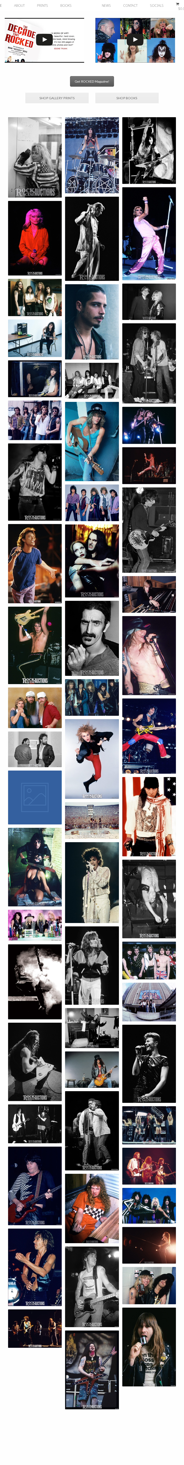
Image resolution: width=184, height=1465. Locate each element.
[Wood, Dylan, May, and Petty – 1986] (35, 1328)
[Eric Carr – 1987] (35, 378)
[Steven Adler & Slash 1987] (149, 1285)
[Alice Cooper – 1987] (35, 867)
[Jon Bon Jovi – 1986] (92, 441)
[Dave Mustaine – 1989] (92, 1208)
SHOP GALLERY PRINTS (57, 98)
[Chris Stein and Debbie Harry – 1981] (149, 302)
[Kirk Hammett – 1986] (35, 338)
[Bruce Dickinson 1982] (149, 1347)
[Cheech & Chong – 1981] (35, 749)
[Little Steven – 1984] (149, 817)
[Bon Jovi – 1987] (149, 1002)
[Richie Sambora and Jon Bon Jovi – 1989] (149, 425)
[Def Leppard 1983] (149, 960)
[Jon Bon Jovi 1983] (92, 965)
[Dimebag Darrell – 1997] (92, 1370)
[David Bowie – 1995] (149, 1064)
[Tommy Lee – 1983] (92, 155)
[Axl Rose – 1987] (149, 655)
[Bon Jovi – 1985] (92, 503)
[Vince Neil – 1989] (35, 157)
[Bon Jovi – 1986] (92, 697)
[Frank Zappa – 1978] (92, 638)
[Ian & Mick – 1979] (149, 363)
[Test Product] (35, 797)
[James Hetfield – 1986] (35, 1062)
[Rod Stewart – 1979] (149, 233)
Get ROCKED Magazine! (92, 81)
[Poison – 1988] (35, 925)
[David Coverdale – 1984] (149, 1245)
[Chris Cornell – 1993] (92, 321)
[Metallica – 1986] (35, 297)
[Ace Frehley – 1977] (35, 981)
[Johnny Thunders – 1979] (149, 530)
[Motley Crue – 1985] (149, 1206)
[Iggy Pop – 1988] (149, 899)
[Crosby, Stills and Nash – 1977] (149, 1166)
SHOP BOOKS (126, 98)
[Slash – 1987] (92, 1069)
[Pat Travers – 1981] (35, 1186)
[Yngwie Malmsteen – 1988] (35, 645)
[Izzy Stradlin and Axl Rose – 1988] (35, 1123)
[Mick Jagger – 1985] (35, 563)
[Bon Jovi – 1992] (35, 420)
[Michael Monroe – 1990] (92, 759)
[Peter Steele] (92, 561)
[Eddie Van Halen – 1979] (149, 736)
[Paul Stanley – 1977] (149, 150)
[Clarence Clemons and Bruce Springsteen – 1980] (92, 1131)
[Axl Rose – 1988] (35, 482)
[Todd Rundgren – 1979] (149, 465)
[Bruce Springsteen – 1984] (92, 1287)
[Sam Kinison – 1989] (149, 1125)
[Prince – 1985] (92, 882)
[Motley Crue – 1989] (92, 820)
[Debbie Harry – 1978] (35, 238)
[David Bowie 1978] (92, 239)
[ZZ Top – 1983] (35, 707)
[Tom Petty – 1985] (149, 594)
